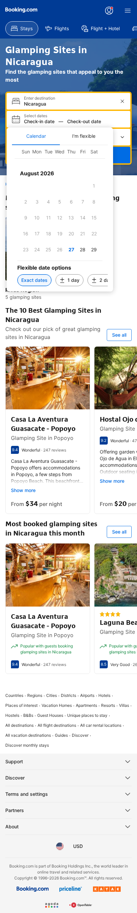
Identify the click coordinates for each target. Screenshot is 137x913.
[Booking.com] (21, 10)
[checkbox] (94, 186)
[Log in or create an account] (109, 11)
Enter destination (39, 98)
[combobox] (69, 104)
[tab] (36, 136)
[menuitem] (21, 28)
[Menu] (128, 11)
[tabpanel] (60, 218)
